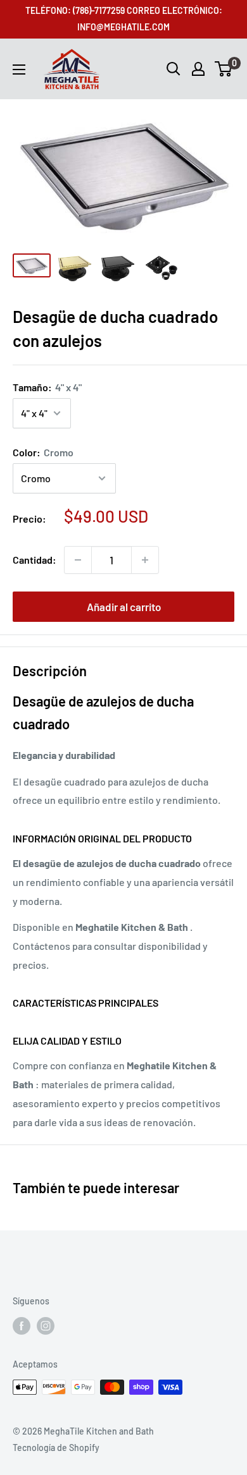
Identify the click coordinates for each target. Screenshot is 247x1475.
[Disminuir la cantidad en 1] (78, 560)
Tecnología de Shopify (56, 1447)
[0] (224, 68)
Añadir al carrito (124, 606)
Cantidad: (34, 560)
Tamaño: (47, 387)
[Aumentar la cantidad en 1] (145, 560)
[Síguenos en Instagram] (45, 1325)
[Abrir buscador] (173, 69)
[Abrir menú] (19, 69)
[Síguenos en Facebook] (21, 1325)
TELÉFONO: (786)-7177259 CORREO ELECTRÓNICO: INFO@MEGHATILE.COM (123, 18)
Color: (43, 452)
